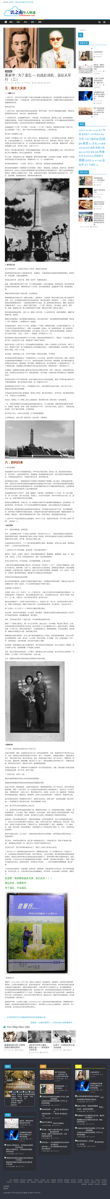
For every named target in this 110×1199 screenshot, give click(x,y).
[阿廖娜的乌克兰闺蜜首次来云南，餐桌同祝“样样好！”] (89, 1115)
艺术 (81, 155)
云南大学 (82, 130)
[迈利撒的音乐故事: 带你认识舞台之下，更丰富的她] (86, 91)
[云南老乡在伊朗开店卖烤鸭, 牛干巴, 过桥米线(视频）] (54, 1097)
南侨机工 (86, 134)
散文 (90, 144)
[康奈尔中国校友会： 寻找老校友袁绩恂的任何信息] (19, 1145)
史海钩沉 (53, 1182)
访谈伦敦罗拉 (98, 50)
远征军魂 (8, 71)
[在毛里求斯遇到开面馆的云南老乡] (87, 1096)
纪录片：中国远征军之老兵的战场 (64, 1046)
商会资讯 (104, 1182)
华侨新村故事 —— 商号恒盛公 (99, 179)
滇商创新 (84, 1184)
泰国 (84, 148)
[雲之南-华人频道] (5, 22)
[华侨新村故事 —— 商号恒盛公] (86, 177)
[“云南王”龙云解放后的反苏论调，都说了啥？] (86, 77)
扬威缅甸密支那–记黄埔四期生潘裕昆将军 (14, 1046)
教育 (86, 143)
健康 (90, 130)
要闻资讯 (16, 1180)
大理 (87, 139)
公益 (93, 130)
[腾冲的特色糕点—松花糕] (84, 1141)
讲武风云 (80, 1182)
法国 (80, 148)
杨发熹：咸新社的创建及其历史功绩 (21, 2)
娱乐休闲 (86, 1180)
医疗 (100, 130)
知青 (84, 152)
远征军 (48, 83)
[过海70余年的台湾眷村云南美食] (86, 201)
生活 (18, 22)
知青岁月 (93, 1182)
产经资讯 (36, 1180)
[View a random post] (104, 22)
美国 (97, 152)
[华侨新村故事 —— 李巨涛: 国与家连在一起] (54, 1109)
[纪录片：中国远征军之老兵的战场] (64, 1032)
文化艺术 (9, 1182)
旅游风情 (60, 1180)
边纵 (100, 160)
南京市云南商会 (58, 1123)
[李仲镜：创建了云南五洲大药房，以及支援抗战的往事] (54, 1130)
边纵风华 (86, 1182)
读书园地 (104, 1180)
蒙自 (92, 156)
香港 (97, 165)
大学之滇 (60, 1182)
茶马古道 (87, 156)
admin (18, 83)
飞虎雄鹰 (40, 1182)
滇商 (39, 22)
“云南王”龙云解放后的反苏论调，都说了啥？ (99, 79)
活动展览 (29, 1180)
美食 (102, 152)
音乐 (86, 165)
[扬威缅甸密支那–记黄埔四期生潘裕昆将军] (15, 1032)
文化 (25, 22)
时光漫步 (73, 1180)
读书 (96, 161)
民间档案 (9, 1080)
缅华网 (5, 1188)
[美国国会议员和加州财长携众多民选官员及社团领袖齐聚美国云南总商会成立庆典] (86, 213)
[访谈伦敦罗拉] (86, 50)
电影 (80, 152)
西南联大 (98, 155)
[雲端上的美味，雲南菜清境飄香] (86, 1106)
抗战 (35, 83)
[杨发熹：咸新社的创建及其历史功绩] (86, 63)
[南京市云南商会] (46, 1122)
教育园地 (22, 1182)
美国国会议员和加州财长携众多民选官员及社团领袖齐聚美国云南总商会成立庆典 (99, 219)
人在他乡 (42, 1180)
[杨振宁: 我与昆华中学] (86, 189)
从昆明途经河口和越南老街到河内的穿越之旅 (25, 1017)
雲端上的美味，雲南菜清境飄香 (90, 1108)
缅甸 (44, 83)
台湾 (92, 134)
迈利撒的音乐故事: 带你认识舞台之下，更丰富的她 (99, 94)
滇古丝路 (73, 1182)
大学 (81, 139)
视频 (82, 160)
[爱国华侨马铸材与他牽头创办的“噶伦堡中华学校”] (19, 1158)
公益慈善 (53, 1180)
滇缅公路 (39, 83)
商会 (102, 134)
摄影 (80, 143)
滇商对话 (90, 1184)
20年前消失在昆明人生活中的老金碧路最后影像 (19, 1085)
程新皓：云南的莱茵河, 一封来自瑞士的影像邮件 (53, 1022)
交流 (87, 130)
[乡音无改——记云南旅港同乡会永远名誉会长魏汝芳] (54, 1142)
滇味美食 (66, 1180)
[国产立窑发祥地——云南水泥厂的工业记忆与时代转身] (86, 107)
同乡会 (97, 134)
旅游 (103, 143)
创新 (96, 130)
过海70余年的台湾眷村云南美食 (99, 203)
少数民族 (94, 139)
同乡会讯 (22, 1180)
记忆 (32, 22)
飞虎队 (92, 164)
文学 (99, 144)
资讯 (10, 22)
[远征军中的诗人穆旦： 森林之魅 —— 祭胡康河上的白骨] (39, 1032)
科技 (88, 152)
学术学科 (16, 1182)
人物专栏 (97, 1180)
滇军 (88, 148)
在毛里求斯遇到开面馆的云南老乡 (90, 1098)
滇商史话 (97, 1184)
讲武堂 (88, 160)
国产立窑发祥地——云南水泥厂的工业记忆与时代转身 (99, 109)
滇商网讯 (104, 1184)
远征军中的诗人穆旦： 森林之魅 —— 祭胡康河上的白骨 (39, 1047)
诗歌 (93, 161)
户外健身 (80, 1180)
